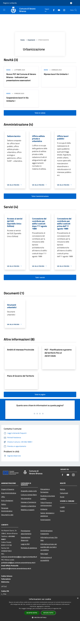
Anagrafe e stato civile (29, 491)
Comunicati (64, 493)
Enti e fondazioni (7, 500)
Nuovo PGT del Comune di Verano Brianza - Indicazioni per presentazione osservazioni (21, 77)
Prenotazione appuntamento (26, 532)
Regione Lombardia (10, 3)
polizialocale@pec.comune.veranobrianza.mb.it (18, 562)
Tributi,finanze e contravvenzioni (46, 504)
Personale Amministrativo (6, 509)
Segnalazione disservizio (25, 539)
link (60, 608)
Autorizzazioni (45, 519)
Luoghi (62, 507)
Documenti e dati (7, 514)
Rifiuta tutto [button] (48, 613)
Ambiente (43, 509)
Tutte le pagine (40, 394)
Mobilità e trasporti (27, 509)
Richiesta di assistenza (29, 548)
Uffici (3, 497)
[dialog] (40, 608)
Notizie (62, 489)
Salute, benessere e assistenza (47, 514)
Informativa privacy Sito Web (48, 539)
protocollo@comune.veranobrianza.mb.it (16, 568)
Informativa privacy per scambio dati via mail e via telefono (48, 547)
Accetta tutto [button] (32, 613)
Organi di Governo (7, 489)
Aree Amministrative (8, 493)
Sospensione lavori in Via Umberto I (17, 99)
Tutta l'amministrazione (40, 196)
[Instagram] (63, 10)
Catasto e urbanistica (28, 506)
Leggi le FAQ (25, 544)
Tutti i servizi (40, 277)
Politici (3, 504)
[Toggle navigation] (4, 10)
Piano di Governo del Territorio (20, 375)
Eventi (62, 511)
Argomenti (31, 40)
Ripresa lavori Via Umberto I (56, 74)
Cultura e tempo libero (29, 494)
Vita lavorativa (26, 498)
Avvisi (8, 70)
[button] (39, 617)
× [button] (77, 598)
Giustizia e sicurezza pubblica (47, 497)
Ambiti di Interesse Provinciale (20, 349)
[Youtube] (58, 10)
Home (22, 40)
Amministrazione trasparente (46, 532)
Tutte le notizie (40, 113)
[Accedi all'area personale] (71, 3)
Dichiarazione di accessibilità (46, 559)
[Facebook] (53, 10)
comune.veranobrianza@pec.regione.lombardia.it (19, 557)
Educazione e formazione (45, 490)
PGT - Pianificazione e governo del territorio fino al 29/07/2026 (58, 352)
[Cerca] (75, 10)
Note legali (44, 553)
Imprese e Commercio (28, 502)
